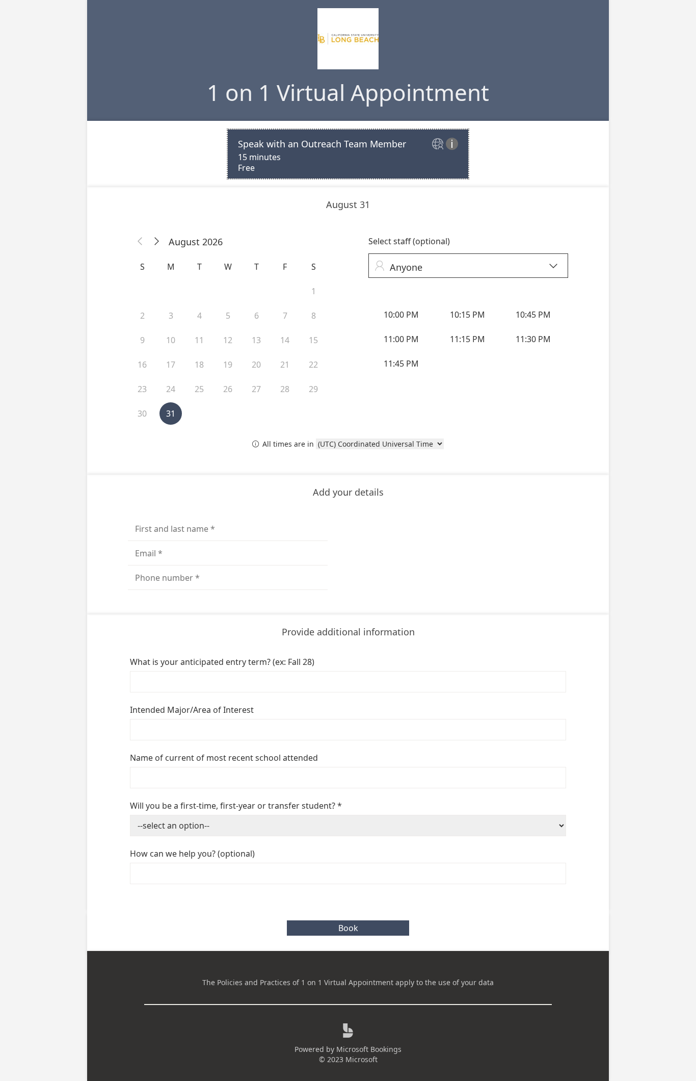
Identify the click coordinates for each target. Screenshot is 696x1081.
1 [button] (313, 291)
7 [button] (285, 315)
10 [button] (170, 340)
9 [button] (142, 340)
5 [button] (228, 315)
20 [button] (256, 364)
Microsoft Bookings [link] (368, 1049)
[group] (468, 339)
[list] (348, 154)
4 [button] (199, 315)
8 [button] (313, 315)
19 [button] (227, 364)
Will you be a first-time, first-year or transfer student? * (236, 805)
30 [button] (142, 413)
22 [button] (313, 364)
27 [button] (256, 389)
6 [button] (256, 315)
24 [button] (170, 389)
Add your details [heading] (348, 492)
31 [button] (170, 413)
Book (348, 928)
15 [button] (313, 340)
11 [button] (199, 340)
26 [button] (227, 389)
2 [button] (142, 315)
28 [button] (284, 389)
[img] (439, 144)
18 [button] (199, 364)
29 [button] (313, 389)
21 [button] (284, 364)
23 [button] (142, 389)
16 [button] (142, 364)
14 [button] (284, 340)
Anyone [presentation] (465, 267)
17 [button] (170, 364)
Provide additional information (348, 632)
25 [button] (199, 389)
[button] (140, 241)
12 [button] (227, 340)
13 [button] (256, 340)
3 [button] (171, 315)
